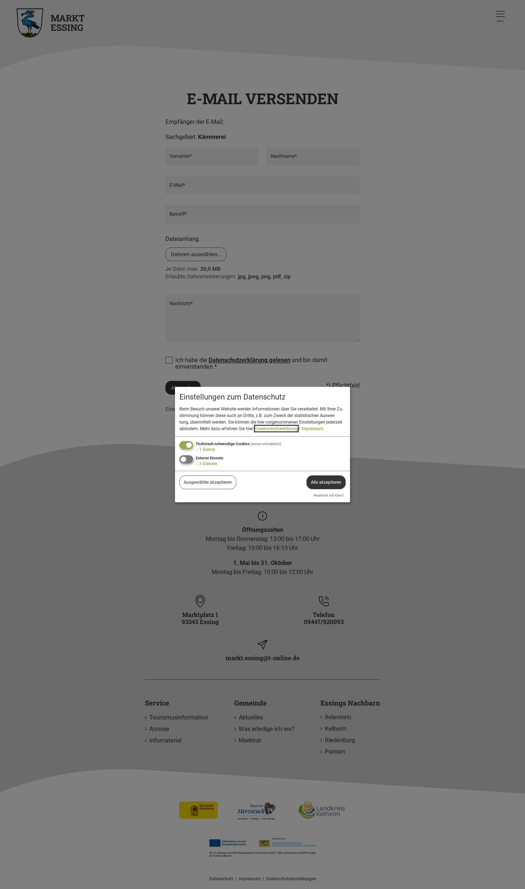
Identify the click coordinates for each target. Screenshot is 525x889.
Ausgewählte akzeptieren (208, 482)
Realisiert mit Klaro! (328, 495)
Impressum (312, 428)
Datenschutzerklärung (276, 428)
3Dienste (206, 463)
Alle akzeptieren (326, 482)
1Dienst (205, 449)
